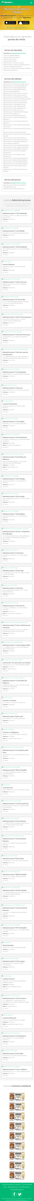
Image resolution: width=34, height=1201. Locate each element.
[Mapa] (11, 210)
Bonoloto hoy (13, 1187)
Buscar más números (17, 27)
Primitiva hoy (24, 1187)
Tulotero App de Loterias (11, 1184)
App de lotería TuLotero (19, 53)
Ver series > (6, 221)
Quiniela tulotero (17, 1189)
